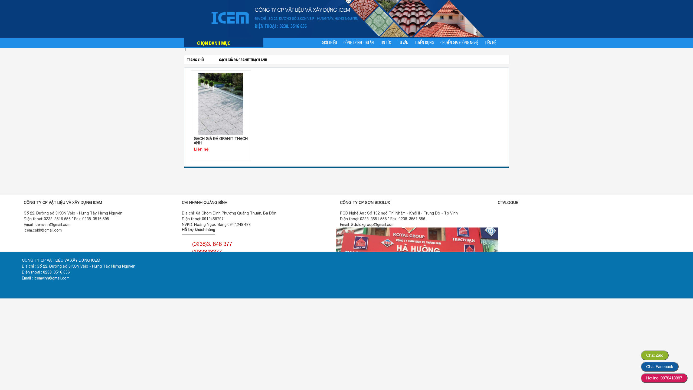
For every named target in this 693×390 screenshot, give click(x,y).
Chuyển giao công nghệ (459, 43)
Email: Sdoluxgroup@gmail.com (367, 224)
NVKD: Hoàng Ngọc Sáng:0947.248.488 (216, 224)
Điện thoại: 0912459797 (203, 219)
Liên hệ (490, 43)
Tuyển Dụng (424, 43)
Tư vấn (403, 43)
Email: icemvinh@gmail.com (47, 224)
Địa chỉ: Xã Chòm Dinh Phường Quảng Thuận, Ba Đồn (229, 213)
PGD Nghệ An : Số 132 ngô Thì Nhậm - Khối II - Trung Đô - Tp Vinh (399, 213)
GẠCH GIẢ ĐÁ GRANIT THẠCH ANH (243, 59)
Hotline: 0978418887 (664, 378)
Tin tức (386, 43)
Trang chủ (195, 59)
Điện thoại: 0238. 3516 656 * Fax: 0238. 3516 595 (66, 219)
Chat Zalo (654, 355)
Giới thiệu (329, 43)
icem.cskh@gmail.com (43, 230)
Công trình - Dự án (359, 43)
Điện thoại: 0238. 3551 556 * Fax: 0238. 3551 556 (382, 219)
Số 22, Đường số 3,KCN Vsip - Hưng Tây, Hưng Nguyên (73, 213)
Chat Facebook (659, 366)
